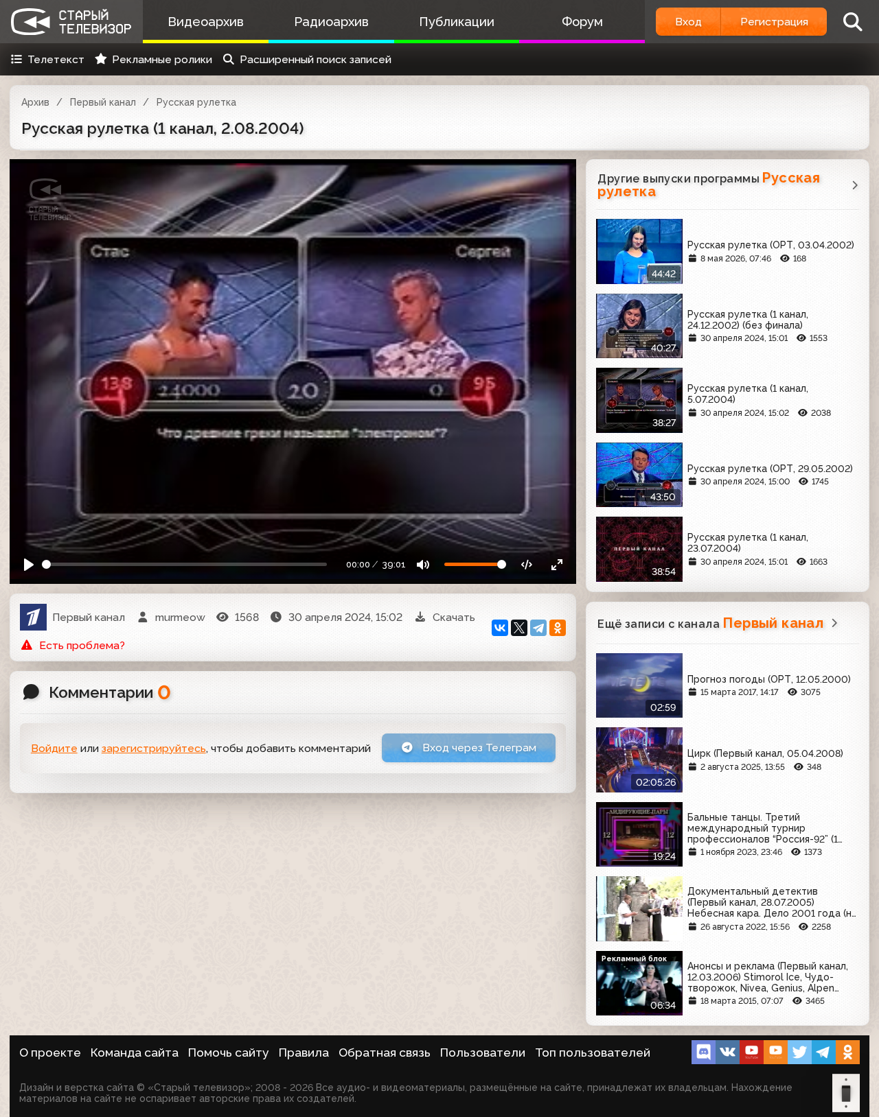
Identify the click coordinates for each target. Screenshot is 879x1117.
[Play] (29, 564)
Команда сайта (135, 1052)
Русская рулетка (196, 102)
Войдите (54, 748)
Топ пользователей (592, 1052)
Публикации (456, 21)
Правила (304, 1052)
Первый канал (103, 102)
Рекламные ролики (162, 59)
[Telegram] (538, 628)
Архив (35, 102)
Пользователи (482, 1052)
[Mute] (423, 564)
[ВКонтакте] (500, 628)
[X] (519, 628)
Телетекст (55, 59)
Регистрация (774, 21)
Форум (582, 21)
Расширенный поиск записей (315, 59)
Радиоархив (331, 21)
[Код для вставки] (527, 564)
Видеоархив (206, 21)
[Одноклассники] (557, 628)
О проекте (50, 1052)
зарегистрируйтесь (154, 748)
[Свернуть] (557, 564)
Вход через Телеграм (478, 747)
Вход (688, 21)
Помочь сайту (228, 1052)
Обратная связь (385, 1052)
